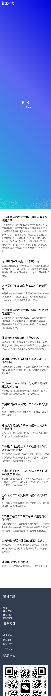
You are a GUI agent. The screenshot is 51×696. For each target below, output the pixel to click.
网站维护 (7, 644)
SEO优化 (7, 648)
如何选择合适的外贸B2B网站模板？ (23, 540)
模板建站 (7, 635)
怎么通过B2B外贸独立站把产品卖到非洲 (24, 496)
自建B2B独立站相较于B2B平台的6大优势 (25, 405)
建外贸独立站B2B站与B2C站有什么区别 (24, 287)
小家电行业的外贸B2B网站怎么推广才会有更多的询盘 (24, 472)
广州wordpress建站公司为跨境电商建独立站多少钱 (25, 384)
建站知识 (7, 614)
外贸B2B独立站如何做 (15, 562)
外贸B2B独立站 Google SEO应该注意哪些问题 (24, 360)
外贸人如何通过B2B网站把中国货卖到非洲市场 (24, 426)
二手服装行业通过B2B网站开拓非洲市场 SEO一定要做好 (24, 448)
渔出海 (9, 3)
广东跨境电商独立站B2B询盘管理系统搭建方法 (24, 218)
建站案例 (7, 611)
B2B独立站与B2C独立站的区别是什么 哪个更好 (24, 517)
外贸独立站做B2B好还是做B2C (20, 338)
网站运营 (7, 617)
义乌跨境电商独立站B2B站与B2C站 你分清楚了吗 (25, 311)
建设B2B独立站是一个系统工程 (20, 261)
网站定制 (7, 639)
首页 (5, 607)
